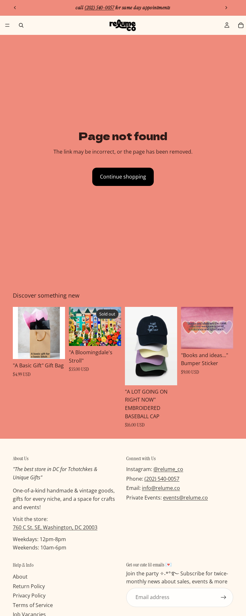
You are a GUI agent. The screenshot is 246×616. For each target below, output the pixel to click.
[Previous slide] (15, 8)
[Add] (55, 349)
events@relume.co (185, 497)
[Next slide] (226, 8)
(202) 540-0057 (161, 478)
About (20, 576)
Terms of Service (33, 605)
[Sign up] (223, 597)
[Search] (21, 25)
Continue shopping (123, 176)
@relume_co (168, 469)
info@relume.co (161, 488)
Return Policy (29, 586)
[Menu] (7, 25)
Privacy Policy (29, 595)
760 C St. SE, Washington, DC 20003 (55, 527)
